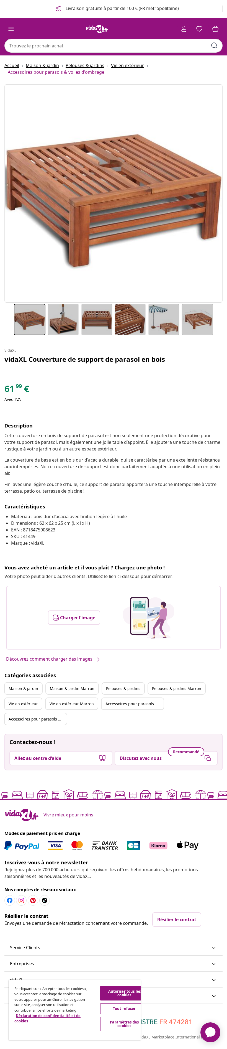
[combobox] (113, 46)
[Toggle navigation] (11, 28)
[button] (113, 948)
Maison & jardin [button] (23, 688)
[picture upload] (148, 617)
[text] (16, 390)
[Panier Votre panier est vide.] (215, 29)
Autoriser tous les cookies (124, 993)
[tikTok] (44, 900)
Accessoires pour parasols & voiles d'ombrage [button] (134, 703)
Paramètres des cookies (124, 1024)
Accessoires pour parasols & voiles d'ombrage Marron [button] (38, 719)
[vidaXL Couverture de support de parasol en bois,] (113, 193)
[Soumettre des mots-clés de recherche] (214, 45)
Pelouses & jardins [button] (123, 688)
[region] (75, 1010)
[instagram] (21, 900)
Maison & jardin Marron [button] (72, 688)
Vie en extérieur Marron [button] (72, 703)
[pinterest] (33, 900)
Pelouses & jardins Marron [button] (176, 688)
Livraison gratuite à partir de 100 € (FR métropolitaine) (122, 8)
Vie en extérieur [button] (23, 703)
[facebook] (9, 900)
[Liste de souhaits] (199, 29)
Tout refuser (124, 1008)
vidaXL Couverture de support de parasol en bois (84, 359)
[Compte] (184, 29)
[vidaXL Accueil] (97, 29)
